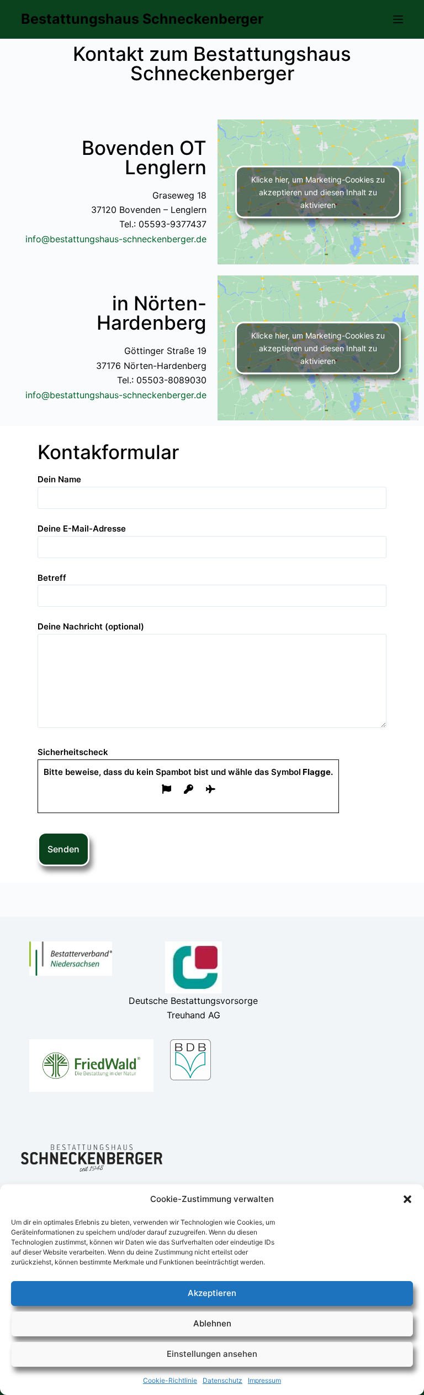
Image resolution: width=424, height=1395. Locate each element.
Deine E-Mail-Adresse (82, 528)
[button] (407, 1199)
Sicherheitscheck (185, 762)
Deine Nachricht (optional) (91, 626)
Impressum (264, 1380)
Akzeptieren (212, 1293)
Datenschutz (222, 1380)
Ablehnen (212, 1323)
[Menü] (398, 19)
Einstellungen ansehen (212, 1354)
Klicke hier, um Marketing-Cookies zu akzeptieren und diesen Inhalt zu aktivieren (318, 192)
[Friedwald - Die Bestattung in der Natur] (91, 1065)
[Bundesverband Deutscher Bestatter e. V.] (190, 1059)
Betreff (52, 577)
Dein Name (59, 479)
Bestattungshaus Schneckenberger (142, 19)
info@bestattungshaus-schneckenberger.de (115, 238)
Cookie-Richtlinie (170, 1380)
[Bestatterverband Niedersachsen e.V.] (70, 958)
